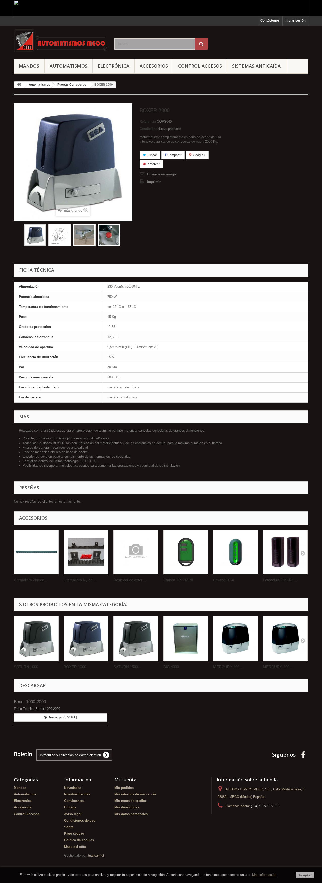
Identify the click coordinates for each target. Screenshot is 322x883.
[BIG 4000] (185, 638)
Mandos (29, 66)
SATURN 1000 (26, 667)
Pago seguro (74, 833)
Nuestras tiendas (77, 794)
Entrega (70, 807)
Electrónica (113, 66)
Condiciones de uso (79, 820)
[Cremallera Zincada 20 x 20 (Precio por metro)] (36, 552)
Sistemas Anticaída (256, 66)
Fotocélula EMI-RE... (280, 580)
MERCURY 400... (228, 667)
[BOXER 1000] (86, 638)
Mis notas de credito (130, 801)
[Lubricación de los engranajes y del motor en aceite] (109, 235)
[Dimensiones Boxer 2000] (60, 235)
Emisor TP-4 (223, 580)
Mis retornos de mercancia (135, 794)
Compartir (173, 155)
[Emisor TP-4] (235, 552)
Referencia (148, 121)
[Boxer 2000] (35, 235)
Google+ (198, 155)
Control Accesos (200, 66)
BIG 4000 (171, 667)
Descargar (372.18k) (62, 717)
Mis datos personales (131, 814)
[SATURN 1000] (36, 638)
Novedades (72, 788)
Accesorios (154, 66)
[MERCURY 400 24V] (285, 638)
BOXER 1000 (75, 667)
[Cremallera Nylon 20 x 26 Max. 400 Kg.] (86, 552)
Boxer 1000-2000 (30, 701)
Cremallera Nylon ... (80, 580)
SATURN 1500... (127, 667)
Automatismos (68, 66)
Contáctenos (270, 20)
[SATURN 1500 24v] (135, 638)
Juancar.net (95, 855)
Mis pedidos (124, 788)
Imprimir (154, 182)
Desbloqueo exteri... (129, 580)
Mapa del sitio (75, 847)
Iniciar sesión (295, 20)
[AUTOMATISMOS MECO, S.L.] (60, 41)
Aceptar (305, 875)
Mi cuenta (125, 780)
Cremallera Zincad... (30, 580)
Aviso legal (73, 814)
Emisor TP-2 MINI (178, 580)
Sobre (68, 827)
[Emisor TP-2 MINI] (185, 552)
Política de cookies (79, 840)
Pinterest (153, 164)
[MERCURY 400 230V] (235, 638)
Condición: (148, 129)
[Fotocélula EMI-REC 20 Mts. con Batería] (285, 552)
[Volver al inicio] (19, 85)
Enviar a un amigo (161, 174)
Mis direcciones (126, 807)
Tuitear (151, 155)
